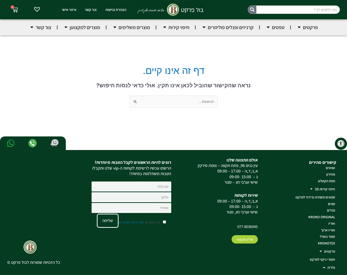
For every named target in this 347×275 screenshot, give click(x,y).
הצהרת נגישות (115, 9)
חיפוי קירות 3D (325, 189)
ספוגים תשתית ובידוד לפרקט (315, 197)
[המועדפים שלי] (37, 10)
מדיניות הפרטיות (131, 222)
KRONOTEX (326, 243)
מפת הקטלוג (326, 181)
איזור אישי (69, 9)
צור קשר (91, 9)
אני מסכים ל (140, 222)
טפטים (330, 168)
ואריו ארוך (328, 230)
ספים (331, 204)
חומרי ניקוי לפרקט (322, 259)
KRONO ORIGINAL (321, 217)
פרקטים (329, 251)
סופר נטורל (327, 236)
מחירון (330, 174)
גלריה (331, 267)
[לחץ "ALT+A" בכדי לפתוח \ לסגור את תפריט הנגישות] (341, 144)
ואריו (331, 223)
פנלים (331, 210)
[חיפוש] (252, 10)
